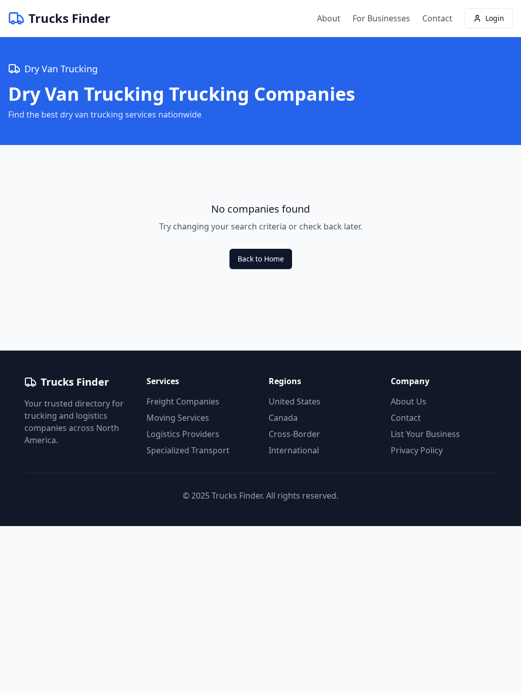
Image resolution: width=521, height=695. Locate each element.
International (294, 450)
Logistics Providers (183, 434)
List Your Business (425, 434)
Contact (437, 18)
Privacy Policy (417, 450)
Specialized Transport (188, 450)
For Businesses (381, 18)
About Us (408, 401)
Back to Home (261, 259)
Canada (283, 417)
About (328, 18)
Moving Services (178, 417)
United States (295, 401)
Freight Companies (183, 401)
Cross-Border (294, 434)
